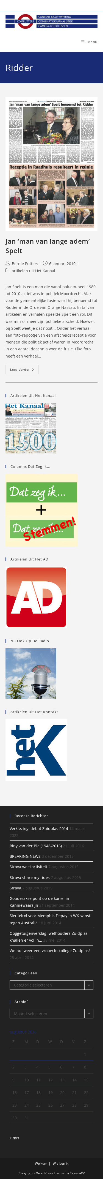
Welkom (41, 1163)
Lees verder (24, 370)
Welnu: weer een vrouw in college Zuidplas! (50, 950)
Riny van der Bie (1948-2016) (36, 845)
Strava (15, 888)
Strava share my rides (30, 877)
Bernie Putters (25, 263)
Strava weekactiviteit (28, 866)
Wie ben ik (60, 1163)
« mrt (14, 1137)
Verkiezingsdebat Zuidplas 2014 (39, 828)
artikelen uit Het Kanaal (33, 270)
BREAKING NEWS (25, 856)
